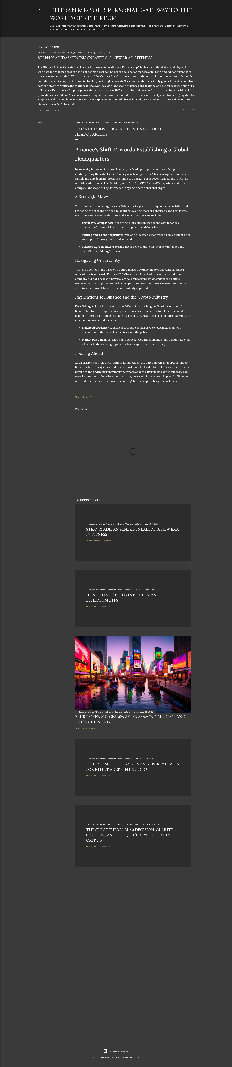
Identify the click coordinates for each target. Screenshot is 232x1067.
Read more (187, 109)
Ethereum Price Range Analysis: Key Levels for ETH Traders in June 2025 (132, 766)
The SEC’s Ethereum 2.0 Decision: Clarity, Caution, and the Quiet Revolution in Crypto (130, 835)
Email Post (88, 397)
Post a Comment (54, 110)
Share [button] (40, 110)
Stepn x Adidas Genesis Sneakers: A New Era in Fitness (95, 57)
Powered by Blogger (119, 1050)
